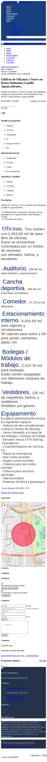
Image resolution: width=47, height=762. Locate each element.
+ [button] (4, 505)
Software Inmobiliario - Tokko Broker (16, 747)
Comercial (10, 16)
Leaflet (22, 566)
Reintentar (6, 595)
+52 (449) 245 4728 (14, 699)
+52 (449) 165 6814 (14, 697)
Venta (8, 9)
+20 (3, 113)
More (8, 21)
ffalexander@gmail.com (16, 688)
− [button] (4, 509)
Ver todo (42, 661)
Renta (8, 11)
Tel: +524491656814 (30, 656)
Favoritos (10, 62)
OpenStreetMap (32, 566)
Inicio (8, 6)
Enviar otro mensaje (9, 588)
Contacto (10, 18)
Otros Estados (12, 14)
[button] (12, 493)
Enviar (4, 635)
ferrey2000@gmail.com (11, 656)
